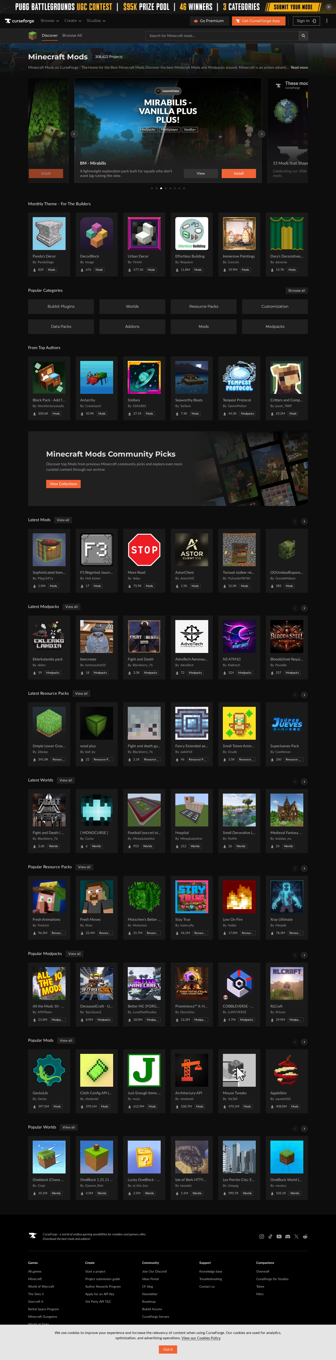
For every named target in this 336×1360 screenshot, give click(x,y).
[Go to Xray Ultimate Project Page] (287, 908)
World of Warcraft (41, 1286)
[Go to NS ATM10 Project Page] (239, 647)
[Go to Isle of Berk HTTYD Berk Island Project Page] (192, 1168)
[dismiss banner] (328, 7)
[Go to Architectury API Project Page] (192, 1081)
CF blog (147, 1286)
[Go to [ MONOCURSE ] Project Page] (97, 821)
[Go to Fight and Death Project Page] (144, 647)
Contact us (207, 1286)
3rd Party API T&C (98, 1301)
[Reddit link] (305, 1236)
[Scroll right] (304, 521)
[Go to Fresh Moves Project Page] (97, 908)
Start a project (95, 1271)
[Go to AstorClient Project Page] (192, 561)
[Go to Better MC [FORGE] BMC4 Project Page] (144, 994)
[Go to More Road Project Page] (144, 561)
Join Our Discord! (154, 1271)
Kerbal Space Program (43, 1309)
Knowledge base (210, 1271)
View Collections (63, 484)
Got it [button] (168, 1349)
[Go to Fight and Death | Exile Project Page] (49, 821)
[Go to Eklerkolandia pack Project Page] (49, 647)
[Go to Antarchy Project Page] (97, 388)
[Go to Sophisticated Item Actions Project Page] (49, 561)
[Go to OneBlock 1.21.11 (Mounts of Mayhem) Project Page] (97, 1168)
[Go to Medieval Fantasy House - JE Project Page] (287, 821)
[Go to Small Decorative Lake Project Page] (239, 821)
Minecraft (35, 1279)
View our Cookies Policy (201, 1338)
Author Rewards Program (103, 1286)
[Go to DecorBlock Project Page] (97, 244)
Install (239, 173)
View (201, 173)
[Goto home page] (20, 21)
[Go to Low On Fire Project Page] (239, 908)
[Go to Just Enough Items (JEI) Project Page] (144, 1081)
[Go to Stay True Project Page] (192, 908)
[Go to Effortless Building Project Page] (192, 244)
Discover (50, 35)
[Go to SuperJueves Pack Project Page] (287, 734)
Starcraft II (35, 1301)
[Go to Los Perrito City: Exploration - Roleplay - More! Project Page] (239, 1168)
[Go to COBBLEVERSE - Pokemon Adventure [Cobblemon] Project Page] (239, 994)
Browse (47, 20)
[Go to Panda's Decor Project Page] (49, 244)
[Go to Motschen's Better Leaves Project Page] (144, 908)
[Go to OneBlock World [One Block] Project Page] (287, 1168)
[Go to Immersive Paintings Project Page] (239, 244)
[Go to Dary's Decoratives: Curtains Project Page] (287, 244)
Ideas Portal (150, 1279)
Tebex (260, 1286)
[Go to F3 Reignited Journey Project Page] (97, 561)
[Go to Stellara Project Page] (144, 388)
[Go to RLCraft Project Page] (287, 994)
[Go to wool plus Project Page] (97, 734)
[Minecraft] (32, 35)
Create (70, 20)
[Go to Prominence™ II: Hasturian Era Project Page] (192, 994)
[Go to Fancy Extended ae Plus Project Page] (192, 734)
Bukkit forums (152, 1309)
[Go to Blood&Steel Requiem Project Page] (287, 647)
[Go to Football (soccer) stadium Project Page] (144, 821)
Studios (94, 20)
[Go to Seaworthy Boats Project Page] (192, 388)
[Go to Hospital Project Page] (192, 821)
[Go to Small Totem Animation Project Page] (239, 734)
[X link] (296, 1236)
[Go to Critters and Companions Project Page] (287, 388)
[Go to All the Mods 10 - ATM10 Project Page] (49, 994)
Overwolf (262, 1271)
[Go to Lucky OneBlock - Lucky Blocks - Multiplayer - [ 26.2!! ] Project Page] (144, 1168)
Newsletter (149, 1294)
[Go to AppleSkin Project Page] (287, 1081)
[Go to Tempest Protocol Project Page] (239, 388)
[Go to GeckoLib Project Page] (49, 1081)
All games (34, 1271)
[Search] (303, 35)
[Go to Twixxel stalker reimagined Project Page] (239, 561)
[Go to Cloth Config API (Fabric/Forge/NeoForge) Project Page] (97, 1081)
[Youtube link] (279, 1236)
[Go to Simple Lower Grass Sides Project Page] (49, 734)
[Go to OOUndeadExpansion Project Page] (287, 561)
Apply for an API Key (99, 1294)
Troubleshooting (210, 1279)
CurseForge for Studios (272, 1279)
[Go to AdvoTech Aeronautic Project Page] (192, 647)
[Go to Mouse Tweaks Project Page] (239, 1081)
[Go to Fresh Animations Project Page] (49, 908)
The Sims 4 (36, 1294)
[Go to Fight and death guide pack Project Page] (144, 734)
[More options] (326, 21)
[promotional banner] (168, 7)
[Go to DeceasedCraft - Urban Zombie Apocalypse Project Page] (97, 994)
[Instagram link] (261, 1236)
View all (63, 520)
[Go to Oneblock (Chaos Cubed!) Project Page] (49, 1168)
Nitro (260, 1294)
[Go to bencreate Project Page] (97, 647)
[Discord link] (288, 1236)
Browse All (72, 35)
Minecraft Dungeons (42, 1316)
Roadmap (149, 1301)
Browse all (296, 291)
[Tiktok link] (270, 1236)
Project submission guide (102, 1279)
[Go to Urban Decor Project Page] (144, 244)
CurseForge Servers (155, 1316)
